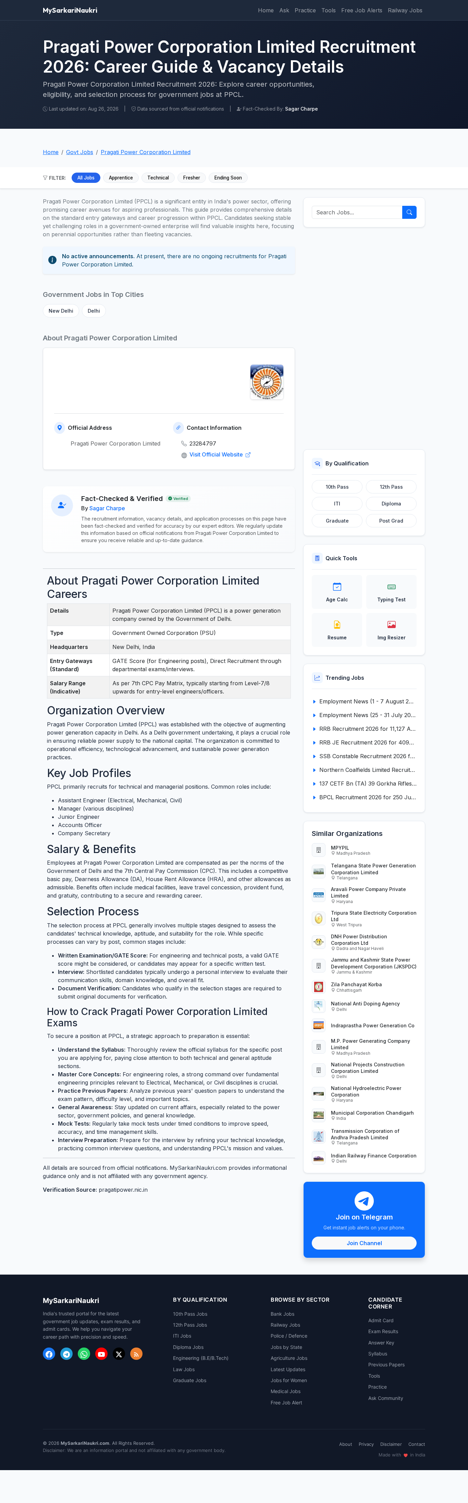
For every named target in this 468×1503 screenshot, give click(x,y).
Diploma (391, 503)
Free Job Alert (286, 1402)
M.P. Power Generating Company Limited (370, 1044)
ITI (337, 503)
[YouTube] (101, 1354)
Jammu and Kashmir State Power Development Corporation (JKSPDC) (374, 963)
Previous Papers (386, 1364)
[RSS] (136, 1354)
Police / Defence (289, 1336)
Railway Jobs (405, 10)
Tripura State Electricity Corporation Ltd (374, 916)
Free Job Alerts (361, 10)
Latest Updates (288, 1369)
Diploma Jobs (188, 1347)
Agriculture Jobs (289, 1358)
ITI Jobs (182, 1336)
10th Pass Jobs (190, 1314)
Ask (284, 10)
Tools (328, 10)
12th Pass (391, 487)
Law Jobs (184, 1369)
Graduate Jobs (189, 1380)
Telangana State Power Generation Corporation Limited (373, 869)
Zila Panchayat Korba (356, 984)
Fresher (191, 177)
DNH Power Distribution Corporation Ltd (359, 940)
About (345, 1444)
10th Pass (337, 487)
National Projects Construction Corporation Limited (368, 1068)
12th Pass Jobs (190, 1325)
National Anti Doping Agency (365, 1003)
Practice (305, 10)
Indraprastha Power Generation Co (373, 1025)
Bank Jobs (282, 1314)
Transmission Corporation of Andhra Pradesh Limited (365, 1134)
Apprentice (121, 177)
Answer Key (381, 1342)
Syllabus (377, 1353)
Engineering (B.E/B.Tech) (201, 1358)
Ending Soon (228, 177)
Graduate (337, 521)
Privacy (366, 1444)
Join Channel (364, 1243)
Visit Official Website (216, 454)
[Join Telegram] (66, 1354)
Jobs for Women (289, 1380)
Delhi (94, 311)
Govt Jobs (79, 152)
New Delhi (61, 311)
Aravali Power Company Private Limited (368, 892)
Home (266, 10)
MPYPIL (340, 848)
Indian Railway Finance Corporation (374, 1155)
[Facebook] (49, 1354)
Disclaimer (391, 1444)
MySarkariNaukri (70, 10)
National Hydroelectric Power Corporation (366, 1091)
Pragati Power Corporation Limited (145, 152)
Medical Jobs (285, 1391)
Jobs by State (286, 1347)
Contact (416, 1444)
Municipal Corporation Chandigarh (372, 1113)
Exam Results (383, 1331)
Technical (158, 177)
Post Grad (391, 521)
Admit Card (381, 1320)
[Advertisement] (364, 338)
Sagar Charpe (107, 508)
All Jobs (86, 177)
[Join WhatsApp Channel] (84, 1354)
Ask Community (385, 1398)
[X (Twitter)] (119, 1354)
